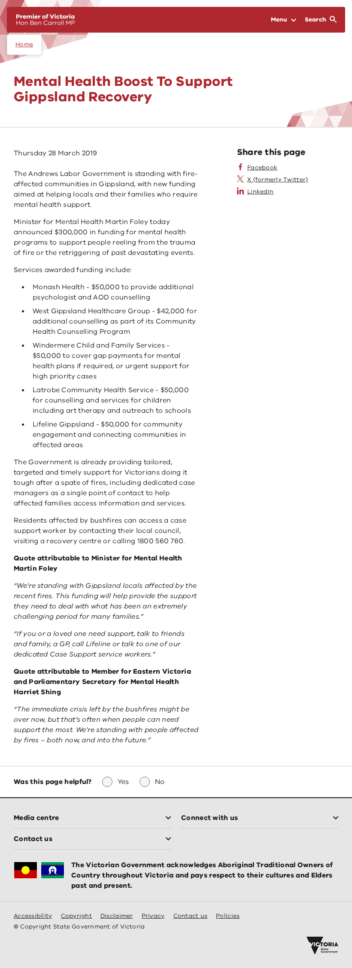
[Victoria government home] (322, 946)
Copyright (76, 916)
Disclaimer (116, 916)
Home (24, 44)
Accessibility (33, 916)
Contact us (190, 916)
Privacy (153, 916)
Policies (228, 916)
